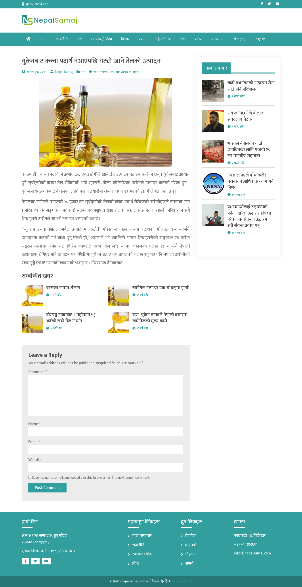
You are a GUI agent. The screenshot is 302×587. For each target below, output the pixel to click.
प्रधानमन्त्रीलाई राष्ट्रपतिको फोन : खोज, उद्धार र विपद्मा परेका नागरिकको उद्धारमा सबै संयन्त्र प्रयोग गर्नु (249, 216)
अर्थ (79, 39)
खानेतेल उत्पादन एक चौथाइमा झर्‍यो (160, 288)
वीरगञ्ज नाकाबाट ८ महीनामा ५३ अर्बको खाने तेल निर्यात (71, 318)
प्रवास (198, 39)
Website (35, 460)
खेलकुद (239, 39)
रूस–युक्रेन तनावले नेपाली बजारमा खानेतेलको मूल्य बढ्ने (159, 318)
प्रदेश (135, 563)
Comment (37, 372)
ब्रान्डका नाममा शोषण (63, 288)
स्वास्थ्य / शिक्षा (101, 39)
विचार (125, 39)
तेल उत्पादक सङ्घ (127, 72)
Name (34, 424)
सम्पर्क (189, 563)
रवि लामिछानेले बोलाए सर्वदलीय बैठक (245, 116)
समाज (143, 39)
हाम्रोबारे (191, 545)
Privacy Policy (182, 581)
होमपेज (190, 535)
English (259, 39)
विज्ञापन (191, 554)
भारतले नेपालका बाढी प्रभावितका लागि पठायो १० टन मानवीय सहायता (248, 150)
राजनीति (61, 39)
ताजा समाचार (142, 535)
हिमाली (161, 39)
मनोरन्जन (218, 39)
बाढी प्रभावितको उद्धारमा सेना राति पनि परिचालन (251, 86)
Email (34, 442)
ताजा (43, 39)
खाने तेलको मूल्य (103, 72)
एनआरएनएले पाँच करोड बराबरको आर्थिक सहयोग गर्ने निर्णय (250, 181)
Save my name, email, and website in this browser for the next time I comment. (91, 478)
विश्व (182, 39)
